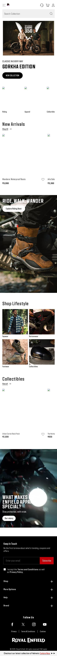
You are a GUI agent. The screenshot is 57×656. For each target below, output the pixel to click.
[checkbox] (5, 569)
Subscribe (46, 560)
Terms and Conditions (28, 569)
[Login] (53, 5)
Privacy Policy (16, 572)
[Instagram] (34, 624)
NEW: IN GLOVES (12, 75)
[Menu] (4, 5)
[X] (23, 624)
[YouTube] (44, 624)
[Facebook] (12, 624)
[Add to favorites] (43, 179)
